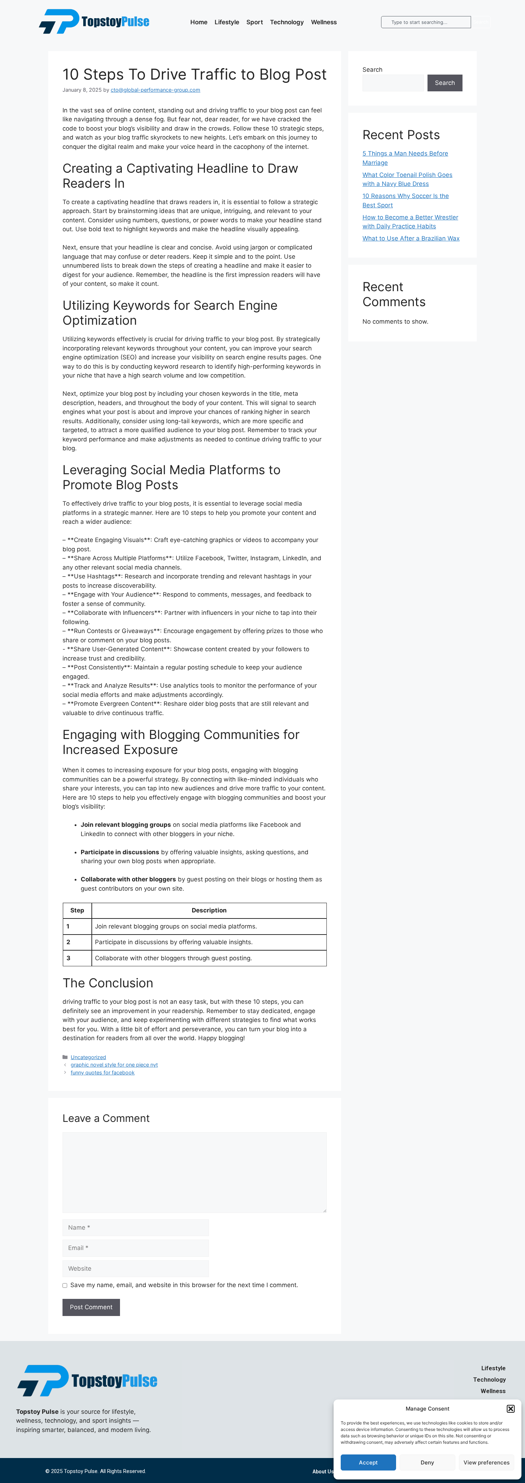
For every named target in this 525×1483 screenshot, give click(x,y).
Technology (287, 22)
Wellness (324, 22)
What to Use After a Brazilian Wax (411, 238)
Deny (427, 1462)
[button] (510, 1408)
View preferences (487, 1462)
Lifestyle (227, 22)
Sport (254, 22)
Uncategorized (88, 1057)
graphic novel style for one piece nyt (114, 1065)
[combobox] (426, 22)
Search (372, 69)
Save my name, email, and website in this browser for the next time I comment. (184, 1285)
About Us (323, 1471)
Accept (368, 1462)
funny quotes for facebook (103, 1072)
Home (199, 22)
